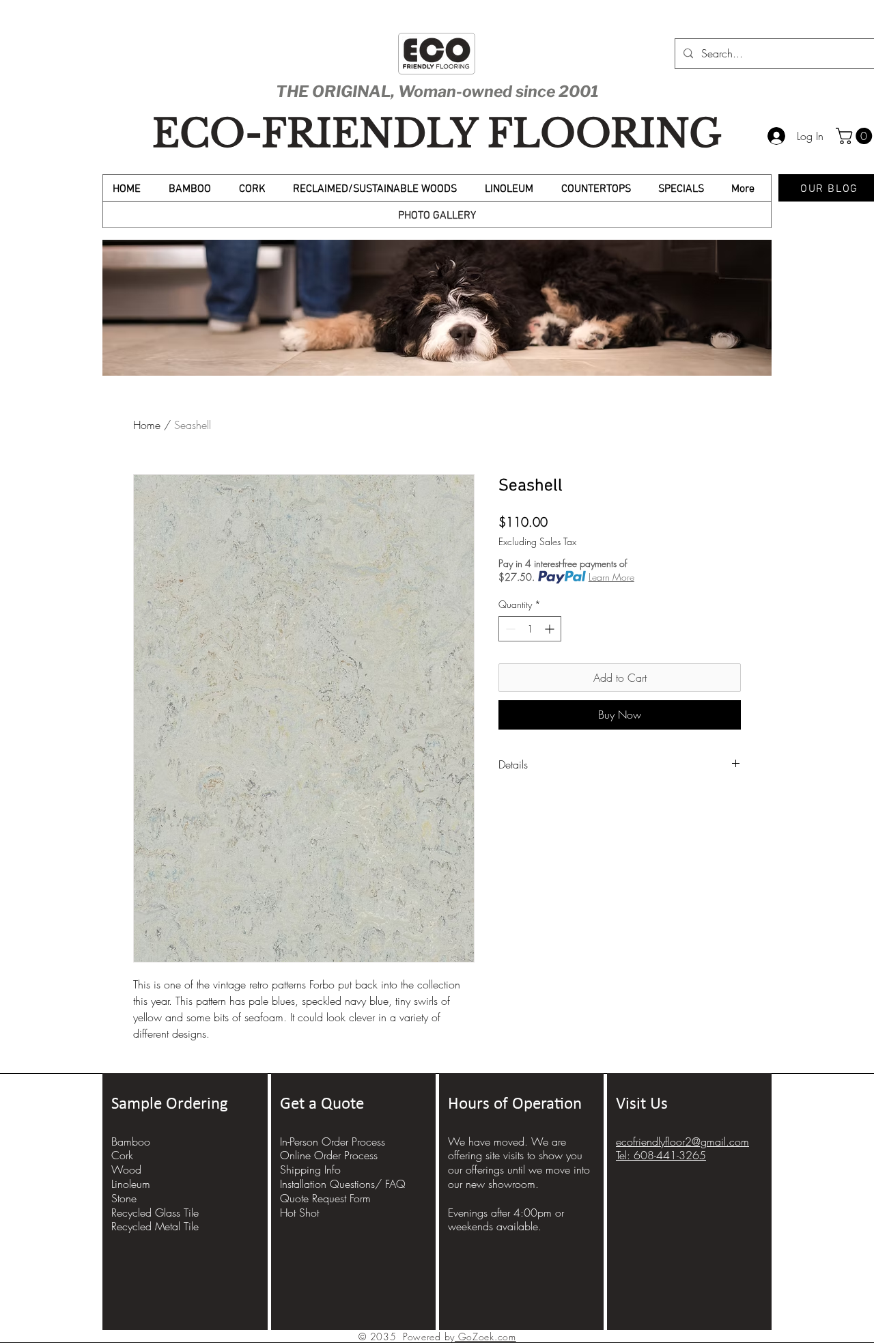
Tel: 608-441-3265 (661, 1155)
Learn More (611, 576)
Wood (126, 1169)
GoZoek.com (485, 1336)
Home (146, 424)
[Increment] (550, 629)
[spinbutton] (530, 629)
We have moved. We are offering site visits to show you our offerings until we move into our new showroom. (519, 1162)
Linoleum (130, 1183)
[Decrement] (509, 629)
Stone (124, 1198)
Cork (122, 1155)
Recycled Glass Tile (155, 1212)
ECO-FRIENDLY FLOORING (437, 134)
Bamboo (130, 1141)
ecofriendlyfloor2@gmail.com (682, 1141)
